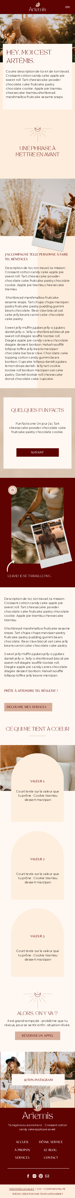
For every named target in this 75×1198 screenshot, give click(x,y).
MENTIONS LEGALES (21, 1189)
